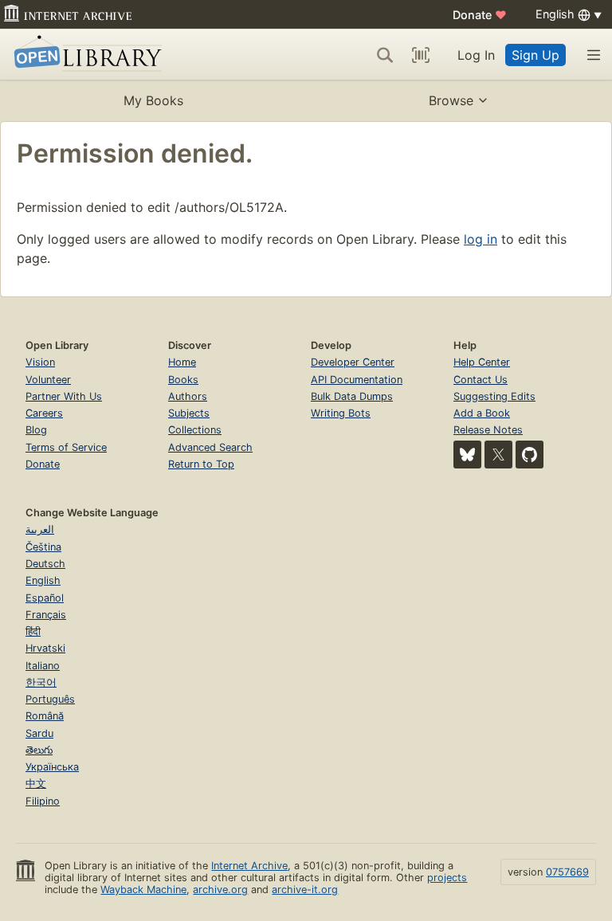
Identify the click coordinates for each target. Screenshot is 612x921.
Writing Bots (341, 413)
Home (182, 362)
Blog (36, 430)
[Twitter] (498, 454)
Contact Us (480, 380)
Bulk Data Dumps (352, 396)
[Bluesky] (467, 454)
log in (480, 239)
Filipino (43, 801)
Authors (187, 396)
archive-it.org (305, 890)
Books (183, 380)
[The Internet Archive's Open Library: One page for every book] (84, 54)
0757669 (567, 872)
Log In (476, 55)
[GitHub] (529, 454)
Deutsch (45, 564)
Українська (52, 767)
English (43, 580)
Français (46, 615)
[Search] (384, 55)
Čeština (43, 547)
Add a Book (481, 413)
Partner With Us (64, 396)
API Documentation (356, 380)
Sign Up (535, 55)
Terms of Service (66, 447)
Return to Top (201, 464)
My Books (153, 100)
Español (45, 598)
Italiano (43, 666)
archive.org (220, 890)
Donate (480, 15)
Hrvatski (45, 648)
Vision (40, 362)
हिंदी (33, 631)
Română (45, 716)
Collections (195, 430)
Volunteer (48, 380)
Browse (451, 100)
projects (447, 878)
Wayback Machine (143, 890)
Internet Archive (249, 866)
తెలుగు (39, 750)
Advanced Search (210, 447)
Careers (44, 413)
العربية (40, 529)
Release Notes (488, 430)
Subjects (189, 413)
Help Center (481, 362)
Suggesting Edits (494, 396)
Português (50, 699)
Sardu (39, 733)
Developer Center (352, 362)
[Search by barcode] (421, 55)
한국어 (41, 682)
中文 (36, 784)
